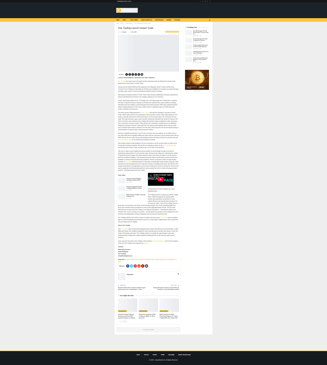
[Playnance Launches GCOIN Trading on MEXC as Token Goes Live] (148, 317)
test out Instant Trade (125, 140)
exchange (128, 162)
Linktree (145, 254)
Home (117, 20)
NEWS (124, 20)
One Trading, (121, 82)
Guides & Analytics (146, 20)
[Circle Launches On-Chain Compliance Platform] (188, 40)
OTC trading (163, 228)
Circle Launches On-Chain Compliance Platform (200, 39)
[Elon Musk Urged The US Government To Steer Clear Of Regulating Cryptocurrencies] (188, 32)
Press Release (159, 20)
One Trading (124, 240)
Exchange (177, 20)
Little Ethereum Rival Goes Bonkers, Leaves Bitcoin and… (200, 59)
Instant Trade (144, 113)
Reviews (169, 20)
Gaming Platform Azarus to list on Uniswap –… (200, 52)
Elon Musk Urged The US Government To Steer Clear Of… (201, 32)
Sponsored (176, 31)
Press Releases (169, 31)
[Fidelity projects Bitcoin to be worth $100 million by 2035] (188, 47)
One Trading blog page (169, 146)
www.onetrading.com (158, 252)
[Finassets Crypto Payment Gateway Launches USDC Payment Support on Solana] (127, 317)
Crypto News (134, 20)
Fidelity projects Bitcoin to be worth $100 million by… (200, 46)
